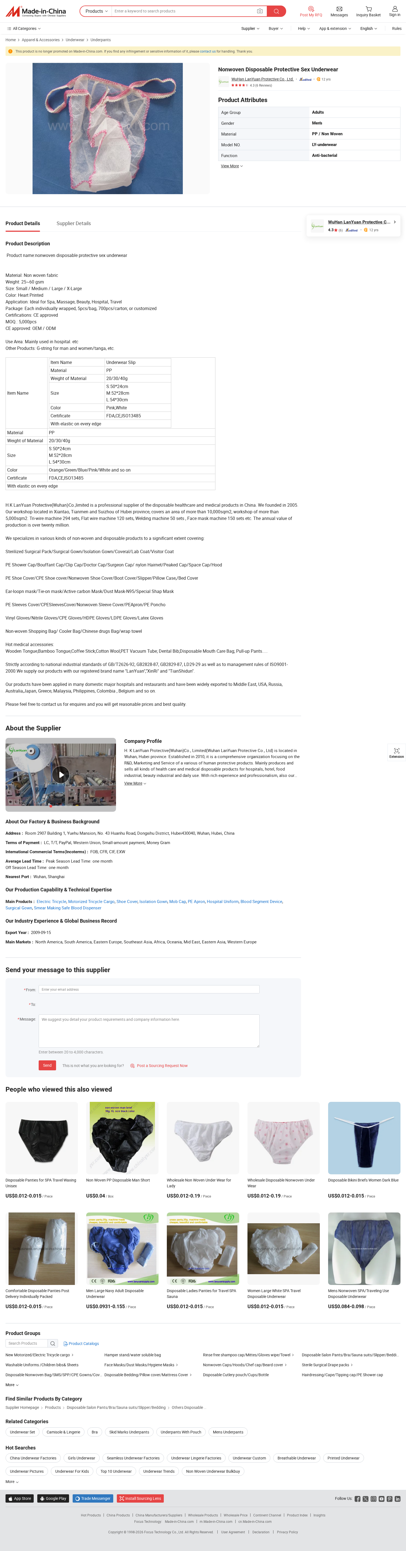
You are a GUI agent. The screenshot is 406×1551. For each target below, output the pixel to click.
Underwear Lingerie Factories (196, 1458)
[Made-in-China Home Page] (36, 11)
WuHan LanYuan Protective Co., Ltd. (262, 79)
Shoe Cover (127, 901)
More (10, 1481)
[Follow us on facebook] (357, 1498)
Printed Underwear (344, 1458)
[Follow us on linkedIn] (397, 1498)
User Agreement (233, 1532)
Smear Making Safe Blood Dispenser (67, 907)
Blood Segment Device (261, 901)
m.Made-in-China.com (216, 1521)
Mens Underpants (228, 1432)
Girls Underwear (81, 1458)
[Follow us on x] (365, 1498)
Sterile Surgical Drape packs (325, 1364)
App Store (19, 1498)
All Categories (24, 28)
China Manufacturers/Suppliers (159, 1515)
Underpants (101, 39)
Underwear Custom (249, 1458)
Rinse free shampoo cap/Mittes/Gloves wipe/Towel (246, 1354)
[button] (260, 11)
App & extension (333, 28)
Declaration (261, 1532)
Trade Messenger (92, 1498)
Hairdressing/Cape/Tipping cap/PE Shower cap (342, 1374)
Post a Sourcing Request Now (159, 1065)
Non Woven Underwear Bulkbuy (213, 1471)
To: (33, 1004)
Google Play (53, 1498)
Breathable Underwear (297, 1458)
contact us (208, 51)
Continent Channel (267, 1515)
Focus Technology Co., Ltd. (164, 1532)
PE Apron (196, 901)
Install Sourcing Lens (143, 1498)
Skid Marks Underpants (129, 1432)
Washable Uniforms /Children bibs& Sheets (42, 1364)
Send (47, 1065)
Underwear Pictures (27, 1471)
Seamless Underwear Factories (133, 1458)
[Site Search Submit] (276, 11)
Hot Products (91, 1515)
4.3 (335, 230)
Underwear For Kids (72, 1471)
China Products (118, 1515)
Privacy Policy (287, 1532)
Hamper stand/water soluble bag (132, 1354)
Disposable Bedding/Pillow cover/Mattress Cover (146, 1374)
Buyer (274, 28)
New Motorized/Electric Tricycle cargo (38, 1354)
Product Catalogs (83, 1343)
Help (302, 28)
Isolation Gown (153, 901)
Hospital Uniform (223, 901)
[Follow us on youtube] (381, 1498)
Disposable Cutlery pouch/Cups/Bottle (236, 1374)
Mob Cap (177, 901)
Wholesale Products (203, 1515)
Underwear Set (22, 1432)
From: (31, 989)
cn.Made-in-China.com (255, 1521)
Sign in (394, 14)
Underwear (75, 39)
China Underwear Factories (33, 1458)
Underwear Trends (159, 1471)
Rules (397, 28)
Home (11, 39)
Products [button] (94, 11)
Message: (28, 1019)
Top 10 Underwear (116, 1471)
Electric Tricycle (51, 901)
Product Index (297, 1515)
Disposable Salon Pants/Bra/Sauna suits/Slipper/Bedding (351, 1354)
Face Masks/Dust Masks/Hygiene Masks (139, 1364)
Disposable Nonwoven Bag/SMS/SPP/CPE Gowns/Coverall (56, 1374)
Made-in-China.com (179, 1521)
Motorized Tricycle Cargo (91, 901)
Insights (319, 1515)
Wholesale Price (235, 1515)
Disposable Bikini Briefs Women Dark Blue (363, 1180)
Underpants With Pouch (181, 1432)
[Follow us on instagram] (373, 1498)
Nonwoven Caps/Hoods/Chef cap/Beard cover (243, 1364)
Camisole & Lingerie (63, 1432)
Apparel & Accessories (41, 39)
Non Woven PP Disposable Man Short (118, 1180)
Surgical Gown (19, 907)
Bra (95, 1432)
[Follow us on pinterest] (389, 1498)
